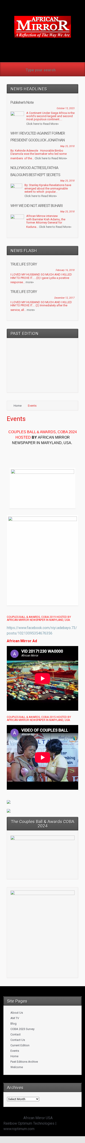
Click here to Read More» (42, 123)
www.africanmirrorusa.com (42, 45)
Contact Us (17, 1040)
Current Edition (19, 1045)
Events (14, 1050)
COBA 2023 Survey (22, 1029)
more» (30, 282)
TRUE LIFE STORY (23, 264)
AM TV (14, 1018)
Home (18, 405)
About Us (16, 1012)
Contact (15, 1034)
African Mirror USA (38, 1118)
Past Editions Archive (24, 1061)
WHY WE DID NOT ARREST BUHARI (36, 205)
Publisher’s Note (22, 102)
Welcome (16, 1067)
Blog (13, 1023)
